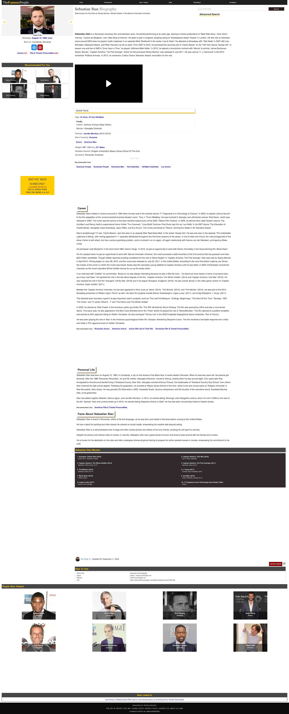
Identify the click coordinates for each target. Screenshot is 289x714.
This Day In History (114, 708)
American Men (90, 142)
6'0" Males (100, 147)
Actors (20, 53)
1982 (44, 37)
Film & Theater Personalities (42, 53)
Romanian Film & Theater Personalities (172, 328)
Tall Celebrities (133, 166)
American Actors (119, 328)
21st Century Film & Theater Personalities (169, 699)
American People (83, 166)
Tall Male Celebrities (150, 166)
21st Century (109, 699)
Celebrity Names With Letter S (126, 699)
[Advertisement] (116, 24)
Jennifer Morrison (91, 133)
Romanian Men (117, 166)
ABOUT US (174, 708)
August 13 (37, 37)
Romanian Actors (102, 328)
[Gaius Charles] (18, 76)
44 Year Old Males (96, 117)
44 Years (84, 117)
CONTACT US (164, 708)
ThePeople (16, 2)
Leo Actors (166, 166)
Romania (93, 137)
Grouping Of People (141, 705)
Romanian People (101, 166)
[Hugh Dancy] (52, 91)
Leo (50, 37)
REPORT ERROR (275, 564)
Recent (153, 705)
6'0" (84, 147)
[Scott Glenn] (52, 76)
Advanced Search (209, 14)
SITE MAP (128, 708)
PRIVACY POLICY (151, 708)
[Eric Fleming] (18, 91)
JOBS (181, 708)
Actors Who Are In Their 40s (141, 328)
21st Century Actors (146, 699)
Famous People (137, 711)
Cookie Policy (138, 708)
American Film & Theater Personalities (110, 407)
